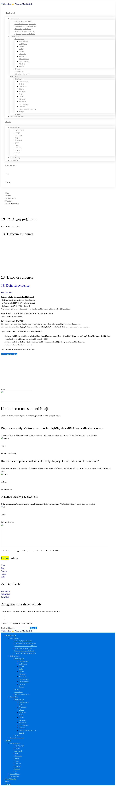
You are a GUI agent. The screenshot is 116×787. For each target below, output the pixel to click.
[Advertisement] (58, 256)
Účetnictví (8, 201)
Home (7, 193)
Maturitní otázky (10, 198)
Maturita (8, 196)
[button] (58, 420)
